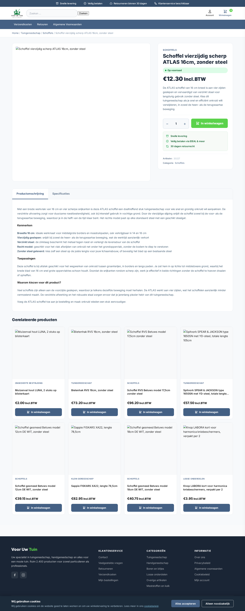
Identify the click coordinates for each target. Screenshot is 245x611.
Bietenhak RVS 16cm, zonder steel (92, 390)
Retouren (42, 24)
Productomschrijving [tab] (30, 193)
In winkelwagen (212, 123)
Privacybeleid (202, 562)
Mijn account (201, 580)
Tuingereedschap (30, 33)
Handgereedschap (157, 562)
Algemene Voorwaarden (67, 24)
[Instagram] (23, 575)
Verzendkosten (23, 24)
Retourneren (105, 568)
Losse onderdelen (157, 574)
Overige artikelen (157, 580)
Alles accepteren (185, 603)
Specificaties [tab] (61, 193)
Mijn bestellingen (108, 580)
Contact (103, 557)
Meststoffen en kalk (158, 585)
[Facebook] (14, 575)
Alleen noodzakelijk (218, 603)
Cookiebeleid (202, 574)
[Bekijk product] (61, 331)
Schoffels (48, 33)
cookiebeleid (151, 606)
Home (15, 33)
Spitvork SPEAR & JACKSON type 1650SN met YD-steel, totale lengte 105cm (205, 394)
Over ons (199, 557)
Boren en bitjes (155, 568)
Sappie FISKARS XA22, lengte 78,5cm (94, 485)
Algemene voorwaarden (208, 568)
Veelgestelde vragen (110, 562)
